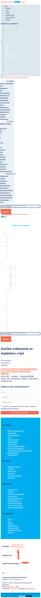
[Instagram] (5, 29)
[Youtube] (5, 36)
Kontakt (11, 532)
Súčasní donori (13, 526)
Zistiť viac (22, 596)
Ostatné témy (12, 455)
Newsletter (12, 471)
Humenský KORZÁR (27, 376)
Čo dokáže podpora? (15, 503)
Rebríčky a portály (14, 467)
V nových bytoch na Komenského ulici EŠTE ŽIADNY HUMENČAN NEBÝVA (19, 371)
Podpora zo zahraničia (16, 494)
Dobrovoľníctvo (14, 501)
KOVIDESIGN (31, 588)
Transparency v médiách (18, 378)
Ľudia (9, 521)
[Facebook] (5, 27)
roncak (3, 378)
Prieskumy (11, 473)
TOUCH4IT (14, 588)
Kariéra (10, 523)
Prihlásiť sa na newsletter (9, 23)
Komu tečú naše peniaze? (16, 446)
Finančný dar (12, 489)
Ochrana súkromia (14, 530)
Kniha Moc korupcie (15, 475)
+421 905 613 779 (17, 544)
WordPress (11, 587)
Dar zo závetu (13, 496)
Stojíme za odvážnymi (15, 448)
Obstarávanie (12, 444)
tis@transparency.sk (18, 546)
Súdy (9, 437)
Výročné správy (13, 528)
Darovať (6, 212)
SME (8, 378)
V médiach (14, 376)
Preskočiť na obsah (7, 2)
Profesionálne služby (15, 507)
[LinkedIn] (5, 34)
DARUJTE (25, 563)
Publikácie (11, 478)
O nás (10, 519)
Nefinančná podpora (15, 498)
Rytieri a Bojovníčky (15, 505)
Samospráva (12, 433)
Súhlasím (29, 596)
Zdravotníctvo (13, 439)
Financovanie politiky (15, 431)
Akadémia (11, 469)
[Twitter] (5, 31)
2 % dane (11, 492)
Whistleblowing (13, 435)
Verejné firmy (13, 442)
